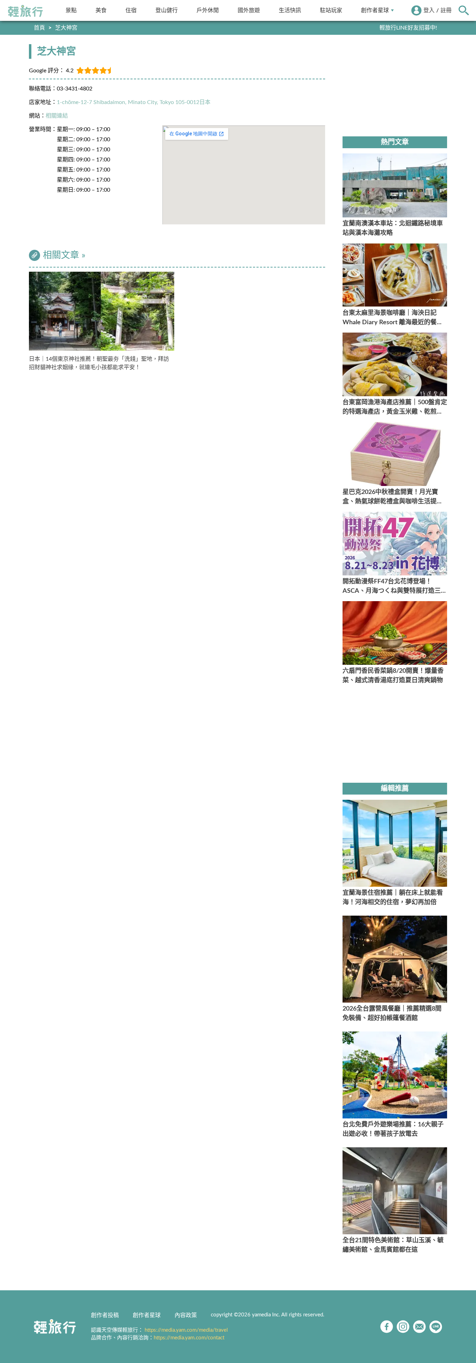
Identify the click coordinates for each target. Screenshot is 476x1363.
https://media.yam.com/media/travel (186, 1330)
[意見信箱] (419, 1326)
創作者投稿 (105, 1315)
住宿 (131, 10)
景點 (71, 10)
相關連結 (57, 116)
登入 (429, 10)
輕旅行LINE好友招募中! (408, 28)
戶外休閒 (208, 10)
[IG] (403, 1326)
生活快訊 (290, 10)
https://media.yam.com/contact (189, 1337)
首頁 (39, 28)
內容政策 (186, 1315)
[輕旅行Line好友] (435, 1326)
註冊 (446, 10)
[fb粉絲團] (386, 1326)
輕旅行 (25, 11)
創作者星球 (375, 10)
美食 (101, 10)
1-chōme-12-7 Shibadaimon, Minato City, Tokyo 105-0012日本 (133, 102)
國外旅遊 (249, 10)
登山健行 (166, 10)
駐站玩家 (331, 10)
